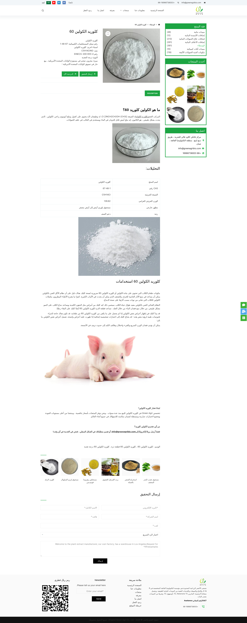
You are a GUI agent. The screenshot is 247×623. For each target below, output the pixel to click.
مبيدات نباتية (199, 32)
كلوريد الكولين (141, 116)
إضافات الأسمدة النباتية (195, 35)
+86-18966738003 (166, 2)
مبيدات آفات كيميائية (196, 49)
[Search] (43, 10)
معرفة (138, 595)
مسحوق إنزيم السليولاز (69, 480)
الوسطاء (201, 45)
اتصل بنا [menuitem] (101, 10)
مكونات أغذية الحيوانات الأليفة (192, 52)
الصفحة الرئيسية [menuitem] (157, 10)
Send (98, 599)
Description (152, 93)
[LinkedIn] (59, 2)
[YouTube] (53, 2)
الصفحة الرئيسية (134, 585)
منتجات (138, 592)
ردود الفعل (136, 602)
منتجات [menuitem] (126, 10)
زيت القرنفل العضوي (110, 480)
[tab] (152, 93)
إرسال (100, 561)
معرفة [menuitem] (112, 10)
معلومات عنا (136, 588)
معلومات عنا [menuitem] (140, 10)
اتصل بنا (138, 598)
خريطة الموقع (135, 605)
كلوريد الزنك (49, 480)
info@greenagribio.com (191, 2)
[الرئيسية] (159, 24)
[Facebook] (64, 2)
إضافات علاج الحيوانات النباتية (192, 39)
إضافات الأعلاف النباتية (195, 42)
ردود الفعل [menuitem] (87, 10)
